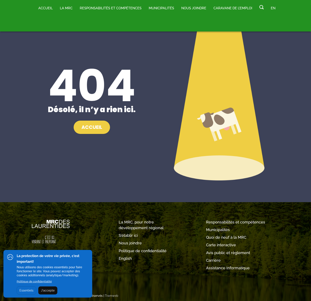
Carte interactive (221, 245)
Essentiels (26, 290)
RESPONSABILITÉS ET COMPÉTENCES (111, 8)
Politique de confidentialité (143, 251)
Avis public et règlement (228, 253)
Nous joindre (193, 8)
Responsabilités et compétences (235, 222)
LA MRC (66, 8)
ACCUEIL (91, 127)
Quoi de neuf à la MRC (226, 237)
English (125, 258)
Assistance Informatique (228, 268)
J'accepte (48, 290)
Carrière (213, 260)
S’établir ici (128, 235)
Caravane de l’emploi (232, 8)
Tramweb (111, 295)
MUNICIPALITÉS (161, 8)
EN (273, 8)
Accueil (45, 8)
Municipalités (218, 229)
